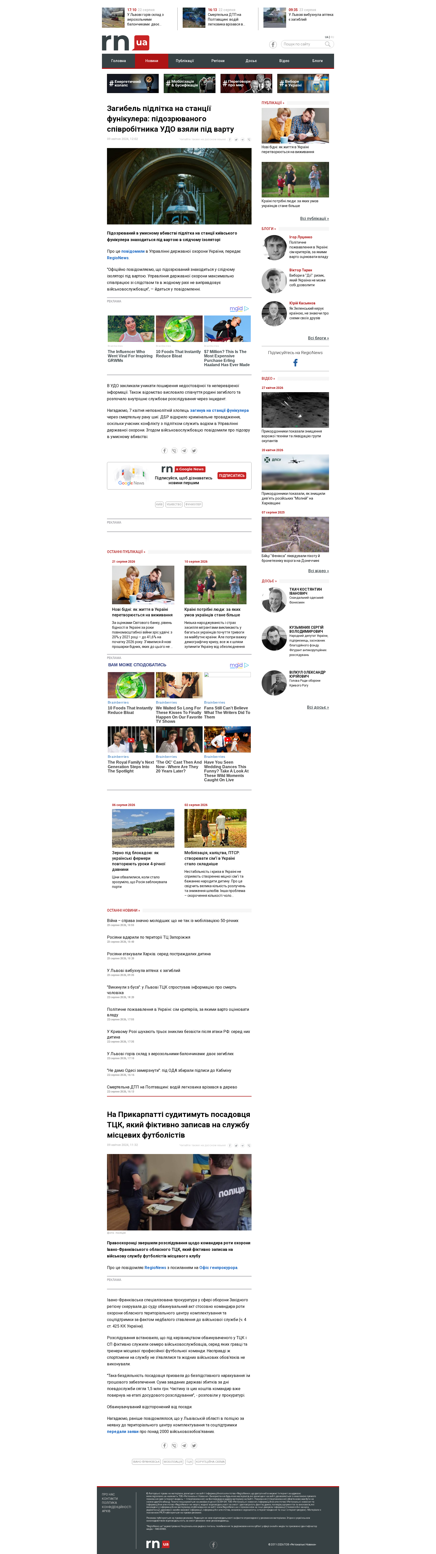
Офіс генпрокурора (218, 1267)
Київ (159, 504)
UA (326, 37)
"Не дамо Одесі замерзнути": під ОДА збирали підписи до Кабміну (169, 1070)
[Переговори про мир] (246, 92)
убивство (174, 504)
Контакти (110, 1499)
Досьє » (269, 581)
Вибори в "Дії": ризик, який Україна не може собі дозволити (307, 280)
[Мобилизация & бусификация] (189, 92)
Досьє (251, 61)
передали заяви (123, 1431)
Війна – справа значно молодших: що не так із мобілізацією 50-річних (172, 920)
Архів (106, 1511)
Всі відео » (318, 570)
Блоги (317, 61)
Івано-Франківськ (146, 1461)
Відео (284, 61)
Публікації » (273, 103)
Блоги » (269, 229)
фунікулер (193, 504)
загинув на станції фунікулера (219, 410)
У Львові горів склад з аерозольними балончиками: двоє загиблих (170, 1053)
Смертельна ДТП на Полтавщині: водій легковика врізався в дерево (172, 1087)
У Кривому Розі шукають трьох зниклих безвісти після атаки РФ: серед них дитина (178, 1034)
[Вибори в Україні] (303, 92)
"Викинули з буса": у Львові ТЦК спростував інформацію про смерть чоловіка (171, 990)
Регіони (218, 61)
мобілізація (173, 1461)
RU (332, 37)
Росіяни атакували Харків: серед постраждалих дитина (159, 954)
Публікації (185, 61)
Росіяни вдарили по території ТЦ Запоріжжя (148, 937)
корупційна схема (210, 1461)
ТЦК (189, 1461)
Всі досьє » (318, 707)
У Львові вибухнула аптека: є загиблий (143, 970)
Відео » (268, 379)
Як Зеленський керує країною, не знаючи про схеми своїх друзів (309, 313)
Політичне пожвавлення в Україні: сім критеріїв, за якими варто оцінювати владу (178, 1012)
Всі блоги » (318, 338)
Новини (151, 61)
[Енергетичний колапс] (132, 92)
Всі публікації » (314, 218)
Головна (118, 61)
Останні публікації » (126, 552)
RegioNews (118, 257)
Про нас (108, 1494)
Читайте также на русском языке (202, 139)
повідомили (133, 251)
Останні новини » (123, 910)
